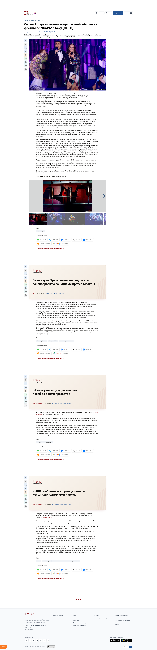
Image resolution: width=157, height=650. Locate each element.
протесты (39, 442)
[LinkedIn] (44, 640)
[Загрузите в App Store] (115, 640)
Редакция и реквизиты (79, 618)
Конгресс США (53, 341)
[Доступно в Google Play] (126, 640)
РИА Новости (47, 517)
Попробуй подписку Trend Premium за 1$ (52, 248)
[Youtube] (37, 640)
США (38, 561)
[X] (33, 640)
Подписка (96, 615)
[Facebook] (29, 640)
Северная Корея (74, 561)
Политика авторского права (122, 620)
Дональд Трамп (41, 341)
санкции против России (66, 341)
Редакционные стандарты (80, 622)
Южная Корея (46, 561)
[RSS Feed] (47, 640)
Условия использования (121, 615)
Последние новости (58, 615)
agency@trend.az (29, 629)
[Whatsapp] (26, 640)
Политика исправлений (79, 625)
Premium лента (57, 618)
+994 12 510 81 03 (29, 627)
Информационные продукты (101, 618)
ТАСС (94, 306)
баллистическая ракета (59, 561)
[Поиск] (96, 13)
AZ (127, 646)
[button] (25, 40)
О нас (74, 615)
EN (124, 646)
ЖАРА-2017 (40, 231)
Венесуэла (48, 442)
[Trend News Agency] (29, 614)
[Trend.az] (30, 13)
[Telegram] (40, 640)
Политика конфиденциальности (123, 618)
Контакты (76, 620)
